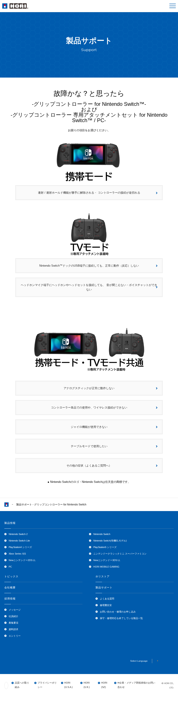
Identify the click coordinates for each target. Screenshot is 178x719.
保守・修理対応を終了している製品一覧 (121, 618)
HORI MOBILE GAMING (106, 566)
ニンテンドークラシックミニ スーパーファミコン (120, 553)
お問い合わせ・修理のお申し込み (118, 611)
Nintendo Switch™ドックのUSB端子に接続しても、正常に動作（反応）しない (89, 265)
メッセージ (15, 609)
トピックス (11, 576)
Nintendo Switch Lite (19, 540)
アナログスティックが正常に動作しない (89, 388)
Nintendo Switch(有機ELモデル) (110, 540)
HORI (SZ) (104, 684)
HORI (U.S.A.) (68, 684)
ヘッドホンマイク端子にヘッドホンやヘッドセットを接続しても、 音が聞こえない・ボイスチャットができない (89, 287)
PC (10, 566)
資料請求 (13, 629)
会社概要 (10, 587)
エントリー (15, 635)
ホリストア (103, 576)
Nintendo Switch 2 (18, 534)
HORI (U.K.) (87, 684)
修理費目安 (106, 605)
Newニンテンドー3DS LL (106, 560)
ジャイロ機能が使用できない (89, 426)
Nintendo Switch (101, 534)
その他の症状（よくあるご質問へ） (89, 465)
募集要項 (13, 622)
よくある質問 (107, 598)
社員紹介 (13, 616)
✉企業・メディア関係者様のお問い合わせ (136, 684)
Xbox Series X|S (17, 553)
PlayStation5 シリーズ (105, 547)
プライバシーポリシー (47, 684)
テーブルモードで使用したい (89, 446)
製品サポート (104, 587)
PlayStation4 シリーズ (20, 547)
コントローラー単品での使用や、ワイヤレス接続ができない (89, 407)
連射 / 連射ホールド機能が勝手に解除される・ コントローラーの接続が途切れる (89, 192)
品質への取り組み (22, 684)
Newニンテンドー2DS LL (22, 560)
